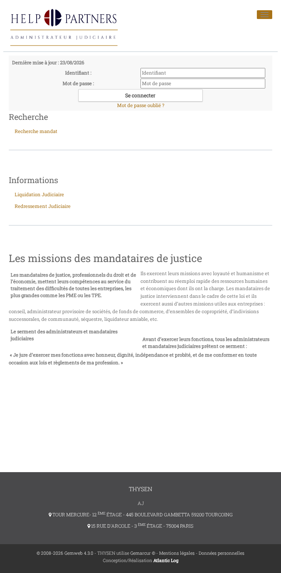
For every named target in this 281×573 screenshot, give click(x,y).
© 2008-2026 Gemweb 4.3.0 (65, 553)
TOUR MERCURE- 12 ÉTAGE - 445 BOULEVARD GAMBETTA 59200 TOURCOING (142, 514)
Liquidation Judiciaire (39, 194)
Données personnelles (221, 553)
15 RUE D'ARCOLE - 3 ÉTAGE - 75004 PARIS (142, 526)
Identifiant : (78, 72)
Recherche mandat (36, 131)
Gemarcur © (142, 553)
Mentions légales (177, 553)
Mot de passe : (78, 83)
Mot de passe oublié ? (140, 105)
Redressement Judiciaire (43, 206)
